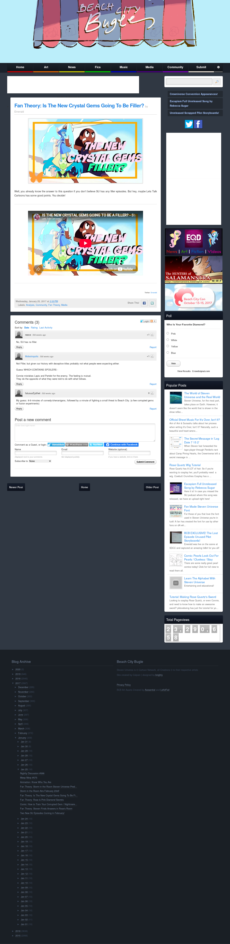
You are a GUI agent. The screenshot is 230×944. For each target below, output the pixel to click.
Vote (173, 363)
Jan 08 (24, 892)
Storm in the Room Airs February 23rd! (39, 791)
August (21, 705)
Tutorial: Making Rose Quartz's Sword (192, 597)
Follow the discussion (153, 321)
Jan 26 (24, 764)
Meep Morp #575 (28, 777)
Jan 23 (24, 823)
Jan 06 (24, 901)
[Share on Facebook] (144, 303)
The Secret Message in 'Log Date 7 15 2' (201, 440)
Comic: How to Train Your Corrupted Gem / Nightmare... (48, 804)
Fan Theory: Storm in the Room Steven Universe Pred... (48, 786)
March (21, 728)
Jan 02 (24, 919)
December (23, 687)
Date (26, 327)
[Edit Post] (61, 301)
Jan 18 (24, 846)
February (22, 733)
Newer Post (16, 487)
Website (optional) (117, 449)
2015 (17, 935)
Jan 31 (24, 741)
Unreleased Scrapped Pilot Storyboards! (194, 113)
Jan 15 (24, 859)
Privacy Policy (124, 684)
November (23, 691)
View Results (184, 371)
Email (64, 449)
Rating (34, 327)
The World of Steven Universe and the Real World (202, 395)
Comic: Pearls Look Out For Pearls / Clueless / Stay (201, 557)
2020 (17, 669)
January (22, 737)
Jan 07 (24, 896)
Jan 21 (24, 832)
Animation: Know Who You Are (35, 782)
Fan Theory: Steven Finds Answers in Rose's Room (46, 808)
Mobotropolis (31, 356)
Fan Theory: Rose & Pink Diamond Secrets (42, 799)
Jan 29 (24, 750)
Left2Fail (164, 689)
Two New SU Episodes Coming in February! (42, 813)
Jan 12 (24, 873)
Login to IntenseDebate (56, 444)
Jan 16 (24, 855)
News (72, 67)
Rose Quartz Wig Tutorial (185, 465)
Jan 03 (24, 915)
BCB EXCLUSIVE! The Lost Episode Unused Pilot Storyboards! (201, 536)
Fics (98, 67)
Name (18, 449)
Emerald (154, 292)
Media (150, 67)
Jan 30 (24, 746)
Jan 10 (24, 882)
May (20, 719)
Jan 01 (24, 924)
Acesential (150, 689)
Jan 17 (24, 850)
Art (46, 67)
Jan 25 (24, 769)
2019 (17, 674)
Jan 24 (24, 818)
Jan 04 (24, 910)
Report (153, 347)
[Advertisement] (73, 85)
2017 (17, 683)
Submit (201, 67)
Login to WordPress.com (76, 444)
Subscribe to (22, 461)
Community (175, 67)
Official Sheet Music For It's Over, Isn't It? (194, 419)
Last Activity (45, 327)
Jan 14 (24, 864)
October (22, 696)
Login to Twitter (96, 444)
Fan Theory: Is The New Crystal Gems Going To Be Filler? (79, 105)
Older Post (152, 487)
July (20, 710)
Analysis (30, 305)
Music (124, 67)
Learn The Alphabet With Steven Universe (199, 580)
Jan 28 (24, 755)
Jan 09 (24, 887)
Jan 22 (24, 827)
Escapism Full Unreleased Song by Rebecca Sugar (200, 485)
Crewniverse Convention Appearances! (194, 94)
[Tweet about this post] (152, 303)
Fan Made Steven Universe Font (201, 508)
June (20, 714)
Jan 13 (24, 869)
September (23, 701)
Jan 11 (24, 878)
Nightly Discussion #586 (32, 773)
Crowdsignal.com (201, 371)
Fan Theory (54, 305)
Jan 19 (24, 841)
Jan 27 (24, 760)
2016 (17, 931)
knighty (159, 675)
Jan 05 (24, 905)
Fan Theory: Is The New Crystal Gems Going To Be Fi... (49, 795)
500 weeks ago (39, 334)
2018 (17, 678)
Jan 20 (24, 837)
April (20, 723)
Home (20, 67)
